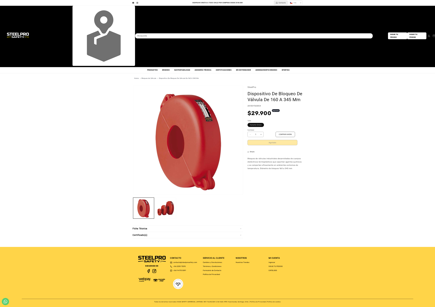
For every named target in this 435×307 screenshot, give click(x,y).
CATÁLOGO (273, 270)
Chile (295, 3)
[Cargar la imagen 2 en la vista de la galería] (165, 208)
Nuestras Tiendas (242, 262)
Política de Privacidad (211, 274)
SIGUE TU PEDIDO (394, 35)
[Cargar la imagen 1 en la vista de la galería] (143, 208)
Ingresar (272, 262)
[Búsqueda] (370, 35)
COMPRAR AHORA (285, 134)
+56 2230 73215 (179, 266)
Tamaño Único (257, 125)
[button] (188, 228)
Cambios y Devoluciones (212, 262)
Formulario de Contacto (212, 270)
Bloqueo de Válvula (149, 78)
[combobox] (254, 35)
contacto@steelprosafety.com (185, 262)
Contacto (282, 3)
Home (136, 78)
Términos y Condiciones (212, 266)
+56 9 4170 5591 (179, 270)
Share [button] (252, 152)
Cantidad (251, 130)
